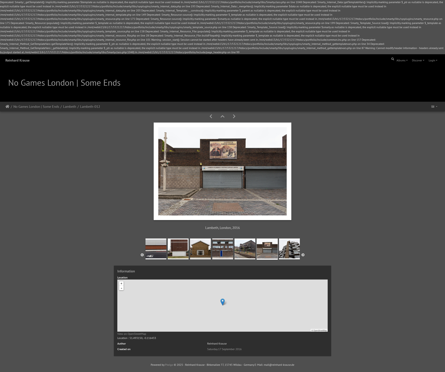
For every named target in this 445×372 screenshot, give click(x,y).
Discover (417, 60)
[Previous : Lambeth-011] (210, 116)
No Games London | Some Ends (36, 106)
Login (432, 60)
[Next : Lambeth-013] (234, 116)
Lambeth (69, 106)
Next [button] (303, 255)
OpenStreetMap (320, 330)
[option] (156, 254)
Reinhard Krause (17, 60)
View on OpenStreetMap (131, 333)
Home (7, 106)
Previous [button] (142, 255)
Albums (401, 60)
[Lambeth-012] (222, 302)
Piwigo (169, 364)
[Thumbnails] (222, 116)
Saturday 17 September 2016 (224, 349)
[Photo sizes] (434, 106)
